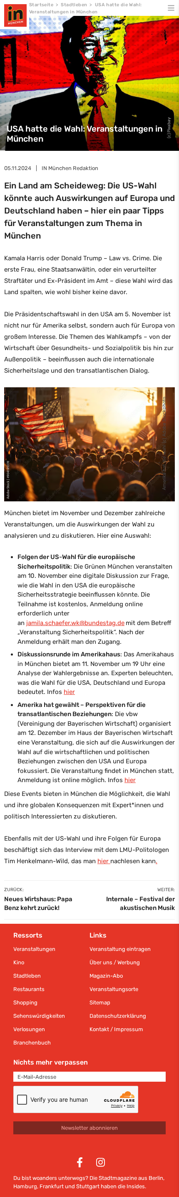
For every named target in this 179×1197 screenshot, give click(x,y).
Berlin (156, 1178)
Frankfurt (52, 1186)
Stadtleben (74, 5)
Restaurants (29, 989)
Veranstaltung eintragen (120, 949)
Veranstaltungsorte (114, 989)
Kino (18, 962)
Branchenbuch (32, 1042)
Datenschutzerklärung (118, 1016)
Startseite (41, 5)
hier (69, 692)
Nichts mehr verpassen (50, 1062)
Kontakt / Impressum (116, 1029)
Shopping (25, 1002)
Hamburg (25, 1186)
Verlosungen (29, 1029)
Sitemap (100, 1002)
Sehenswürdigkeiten (39, 1016)
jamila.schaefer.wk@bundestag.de (75, 623)
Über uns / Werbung (115, 962)
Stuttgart (87, 1186)
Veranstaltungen (34, 949)
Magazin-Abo (106, 976)
